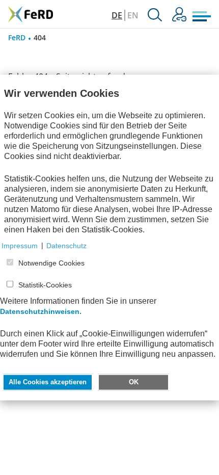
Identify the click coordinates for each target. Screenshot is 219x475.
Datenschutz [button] (66, 245)
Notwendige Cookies (51, 263)
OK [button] (134, 381)
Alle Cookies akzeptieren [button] (48, 381)
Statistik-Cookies (45, 285)
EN (133, 15)
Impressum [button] (20, 245)
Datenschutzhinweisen (39, 311)
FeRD (16, 37)
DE (117, 15)
